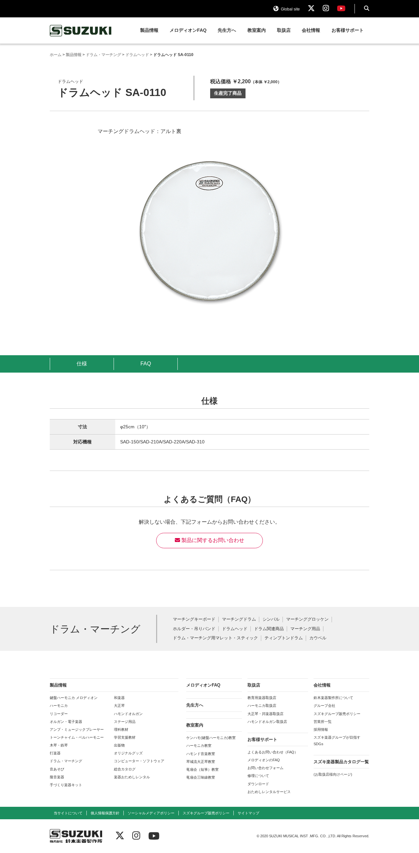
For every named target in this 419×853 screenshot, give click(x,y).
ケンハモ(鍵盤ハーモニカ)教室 (211, 738)
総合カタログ (125, 769)
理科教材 (121, 729)
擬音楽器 (57, 777)
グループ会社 (324, 706)
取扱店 (284, 30)
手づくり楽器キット (66, 785)
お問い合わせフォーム (265, 768)
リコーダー (59, 714)
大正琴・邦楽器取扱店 (265, 714)
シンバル (271, 619)
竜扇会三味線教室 (200, 777)
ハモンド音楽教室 (200, 754)
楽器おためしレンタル (132, 777)
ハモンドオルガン (128, 714)
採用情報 (321, 729)
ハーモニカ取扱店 (261, 706)
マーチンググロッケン (307, 619)
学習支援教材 (125, 737)
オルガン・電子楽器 (66, 722)
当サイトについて (68, 813)
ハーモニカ (59, 706)
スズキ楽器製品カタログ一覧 (341, 761)
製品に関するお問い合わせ (212, 540)
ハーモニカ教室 (198, 745)
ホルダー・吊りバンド (194, 629)
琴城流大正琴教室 (200, 762)
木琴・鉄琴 (59, 745)
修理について (258, 776)
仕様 (82, 363)
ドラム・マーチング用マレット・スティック (215, 638)
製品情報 (149, 30)
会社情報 (311, 30)
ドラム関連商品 (269, 629)
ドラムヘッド (234, 629)
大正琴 (119, 706)
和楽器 (119, 698)
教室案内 (256, 30)
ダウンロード (258, 784)
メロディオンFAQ (188, 30)
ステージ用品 (125, 722)
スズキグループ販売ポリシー (337, 714)
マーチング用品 (305, 629)
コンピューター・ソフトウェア (139, 761)
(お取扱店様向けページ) (333, 774)
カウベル (317, 638)
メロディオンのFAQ (263, 760)
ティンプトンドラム (283, 638)
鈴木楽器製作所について (333, 698)
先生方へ (227, 30)
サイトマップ (248, 813)
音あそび (57, 769)
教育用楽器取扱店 (261, 698)
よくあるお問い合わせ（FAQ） (272, 752)
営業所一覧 (323, 722)
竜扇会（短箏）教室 (202, 769)
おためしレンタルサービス (269, 792)
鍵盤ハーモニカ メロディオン (74, 698)
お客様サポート (348, 30)
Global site (290, 9)
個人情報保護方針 (105, 813)
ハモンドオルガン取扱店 (267, 722)
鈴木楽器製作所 (81, 30)
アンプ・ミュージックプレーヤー (77, 729)
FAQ (145, 363)
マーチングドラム (239, 619)
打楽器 (55, 753)
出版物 (119, 745)
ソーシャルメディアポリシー (151, 813)
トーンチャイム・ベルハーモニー (77, 737)
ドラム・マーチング (66, 761)
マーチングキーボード (194, 619)
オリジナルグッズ (128, 753)
